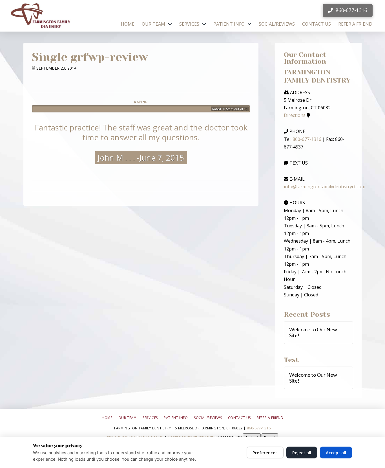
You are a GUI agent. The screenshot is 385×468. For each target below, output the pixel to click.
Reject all (301, 452)
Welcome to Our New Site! (313, 332)
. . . (129, 157)
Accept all (336, 452)
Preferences (265, 452)
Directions (295, 115)
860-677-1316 (307, 139)
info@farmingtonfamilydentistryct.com (324, 186)
